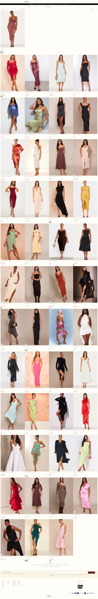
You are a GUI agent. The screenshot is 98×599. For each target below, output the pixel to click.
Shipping (3, 585)
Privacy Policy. (52, 575)
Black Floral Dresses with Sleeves (45, 566)
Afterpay (3, 586)
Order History (19, 582)
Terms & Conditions (14, 582)
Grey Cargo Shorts (56, 566)
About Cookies (13, 584)
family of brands (72, 574)
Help (2, 582)
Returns (3, 583)
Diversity (8, 583)
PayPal (2, 588)
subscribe (91, 572)
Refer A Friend (19, 584)
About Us (8, 582)
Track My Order (19, 583)
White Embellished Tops (51, 566)
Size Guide (3, 584)
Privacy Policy (13, 583)
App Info (13, 585)
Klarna (2, 587)
